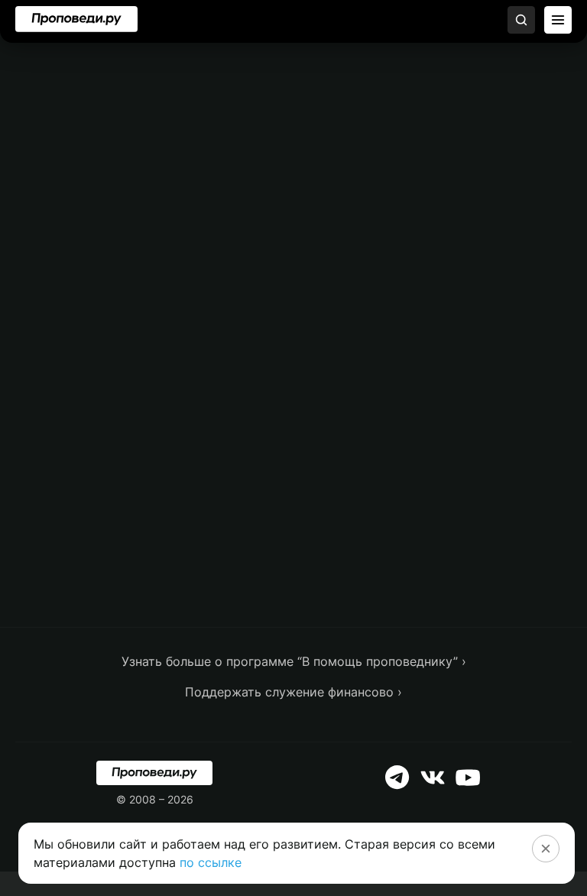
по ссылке (211, 862)
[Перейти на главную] (76, 19)
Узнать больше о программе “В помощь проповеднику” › (294, 661)
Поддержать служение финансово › (293, 692)
